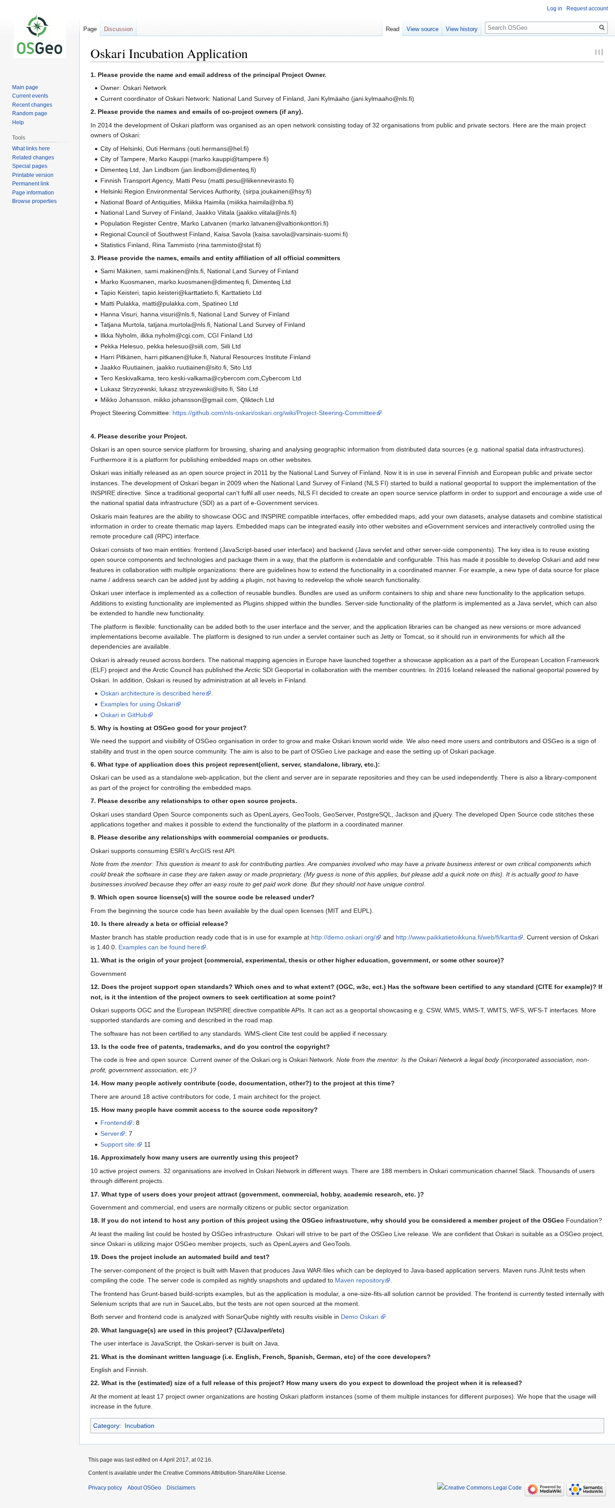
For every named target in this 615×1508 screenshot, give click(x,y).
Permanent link (30, 184)
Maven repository (359, 1280)
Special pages (29, 166)
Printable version (33, 175)
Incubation (139, 1425)
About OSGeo (144, 1488)
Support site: (118, 1144)
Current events (30, 96)
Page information (33, 193)
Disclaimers (181, 1488)
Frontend (113, 1122)
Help (18, 122)
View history (462, 29)
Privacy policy (105, 1488)
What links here (31, 148)
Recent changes (32, 105)
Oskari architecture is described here (152, 693)
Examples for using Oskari (137, 704)
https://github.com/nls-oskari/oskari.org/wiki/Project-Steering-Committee (274, 412)
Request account (587, 8)
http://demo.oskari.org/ (343, 937)
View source (423, 29)
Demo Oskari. (360, 1316)
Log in (554, 8)
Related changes (33, 157)
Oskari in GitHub (123, 714)
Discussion (118, 29)
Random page (29, 113)
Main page (25, 87)
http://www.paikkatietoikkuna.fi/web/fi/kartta (456, 937)
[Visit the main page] (40, 36)
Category (106, 1425)
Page (90, 29)
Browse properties (34, 201)
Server (109, 1133)
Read (392, 29)
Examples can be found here (159, 947)
